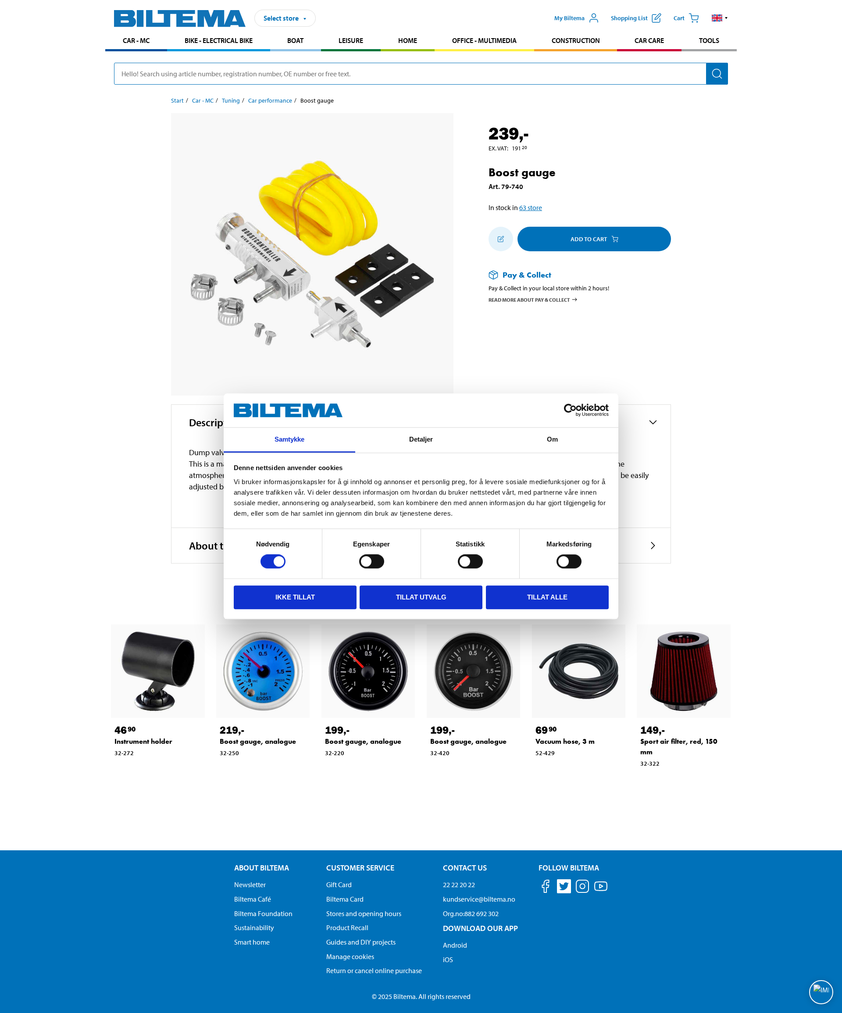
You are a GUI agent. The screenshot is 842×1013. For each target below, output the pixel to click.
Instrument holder (143, 741)
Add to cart (589, 239)
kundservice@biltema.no (479, 899)
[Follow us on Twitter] (564, 887)
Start (177, 100)
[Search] (717, 74)
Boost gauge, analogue (258, 741)
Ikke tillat (295, 597)
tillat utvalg (421, 597)
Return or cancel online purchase (374, 970)
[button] (719, 18)
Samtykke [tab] (290, 439)
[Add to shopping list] (501, 239)
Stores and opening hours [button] (363, 913)
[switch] (371, 561)
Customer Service (360, 868)
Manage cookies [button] (350, 956)
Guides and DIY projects (361, 942)
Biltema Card (345, 899)
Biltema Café (252, 899)
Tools (709, 40)
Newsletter (250, 884)
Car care (649, 40)
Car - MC (136, 40)
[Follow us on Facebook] (546, 887)
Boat (295, 40)
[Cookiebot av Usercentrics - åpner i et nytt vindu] (570, 410)
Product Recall (347, 927)
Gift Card (339, 884)
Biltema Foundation (263, 913)
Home (407, 40)
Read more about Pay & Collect (529, 299)
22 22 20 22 (459, 884)
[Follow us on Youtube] (601, 890)
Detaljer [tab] (421, 439)
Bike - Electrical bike (219, 40)
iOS (448, 959)
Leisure (351, 40)
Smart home (252, 942)
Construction (576, 40)
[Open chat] (821, 992)
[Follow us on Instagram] (582, 887)
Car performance (270, 100)
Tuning (231, 100)
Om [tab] (552, 439)
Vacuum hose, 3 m (565, 741)
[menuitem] (136, 41)
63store (530, 207)
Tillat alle (547, 597)
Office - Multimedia (484, 40)
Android (455, 945)
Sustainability (254, 927)
